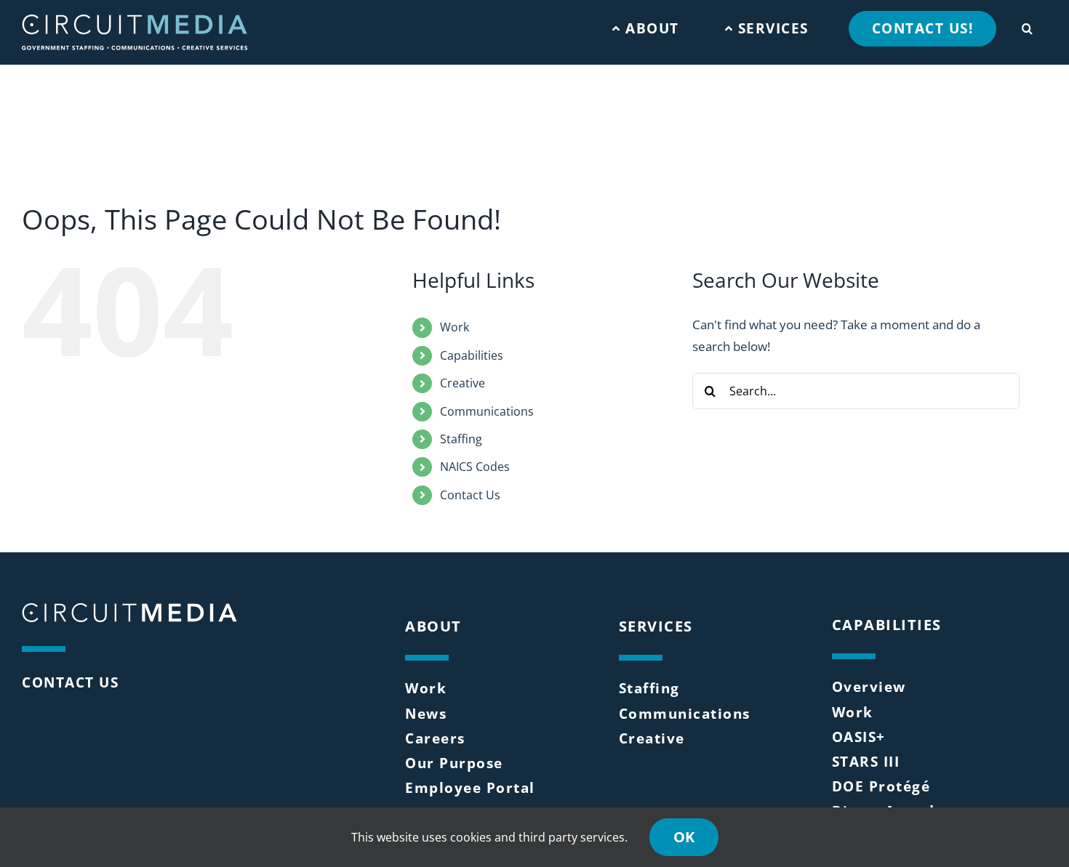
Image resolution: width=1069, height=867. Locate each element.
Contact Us (470, 495)
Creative (462, 383)
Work (454, 327)
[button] (1027, 25)
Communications (487, 411)
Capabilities (471, 355)
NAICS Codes (475, 467)
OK (683, 837)
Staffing (461, 439)
